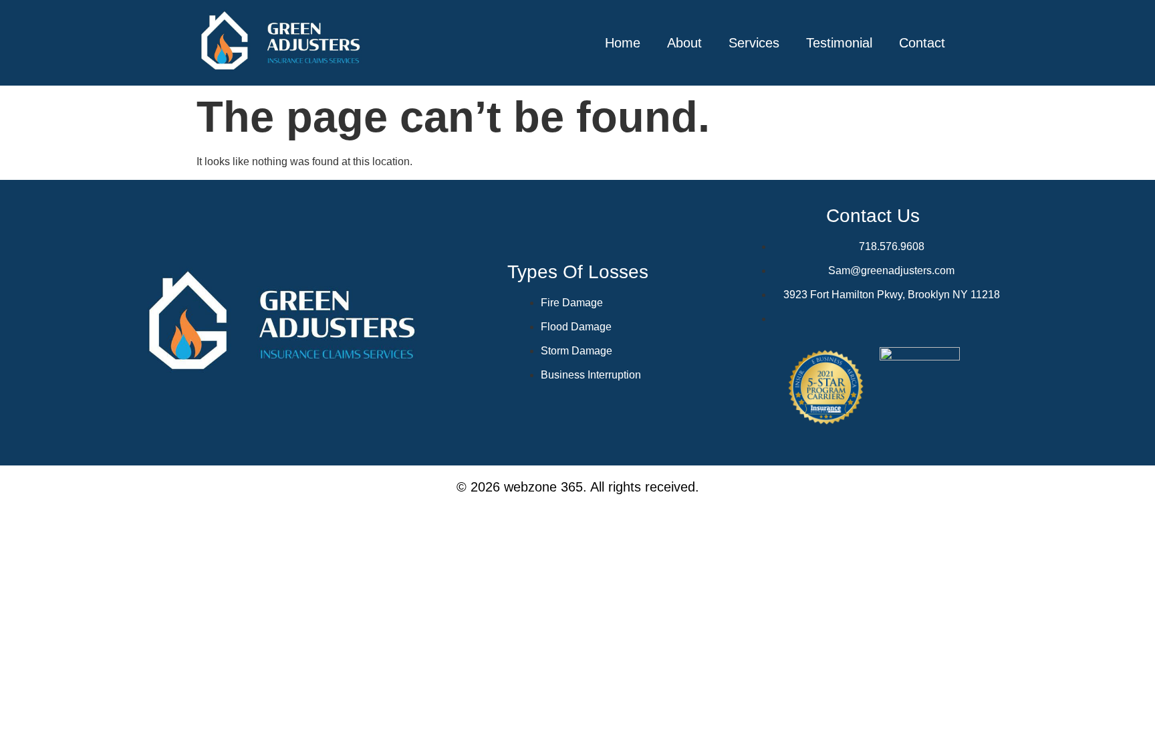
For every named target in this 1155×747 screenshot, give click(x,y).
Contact (922, 42)
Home (622, 42)
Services (754, 42)
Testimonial (839, 42)
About (684, 42)
